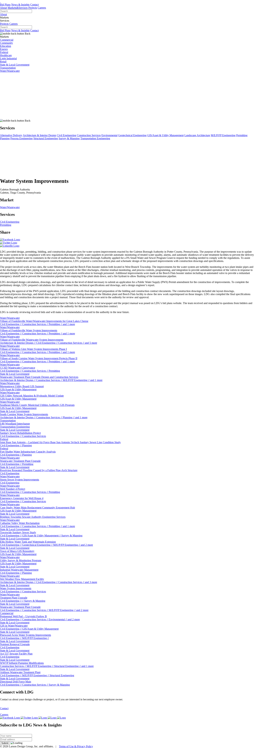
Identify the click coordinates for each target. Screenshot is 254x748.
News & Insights (20, 4)
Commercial (6, 39)
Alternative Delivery (11, 135)
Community (6, 42)
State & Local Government (14, 64)
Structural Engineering (45, 138)
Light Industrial (8, 58)
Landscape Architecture (197, 135)
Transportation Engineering (95, 138)
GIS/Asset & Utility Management (165, 135)
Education (5, 46)
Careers (42, 7)
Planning (5, 138)
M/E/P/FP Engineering (223, 135)
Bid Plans (5, 4)
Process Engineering (21, 138)
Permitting (241, 135)
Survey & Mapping (69, 138)
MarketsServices (18, 7)
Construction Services (89, 135)
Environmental (109, 135)
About (3, 7)
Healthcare (6, 55)
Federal (4, 52)
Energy (4, 49)
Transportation (8, 67)
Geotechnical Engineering (132, 135)
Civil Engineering (66, 135)
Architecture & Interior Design (39, 135)
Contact (34, 4)
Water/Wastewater (10, 70)
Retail (3, 61)
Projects (32, 7)
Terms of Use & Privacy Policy (76, 746)
